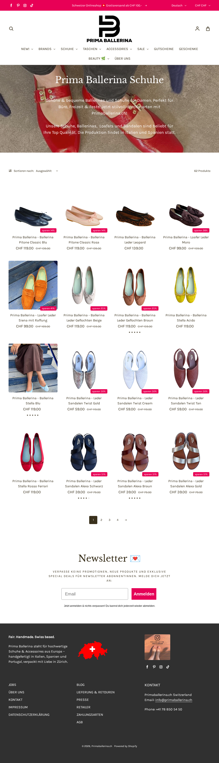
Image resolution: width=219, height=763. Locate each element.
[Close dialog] (185, 346)
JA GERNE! (68, 402)
